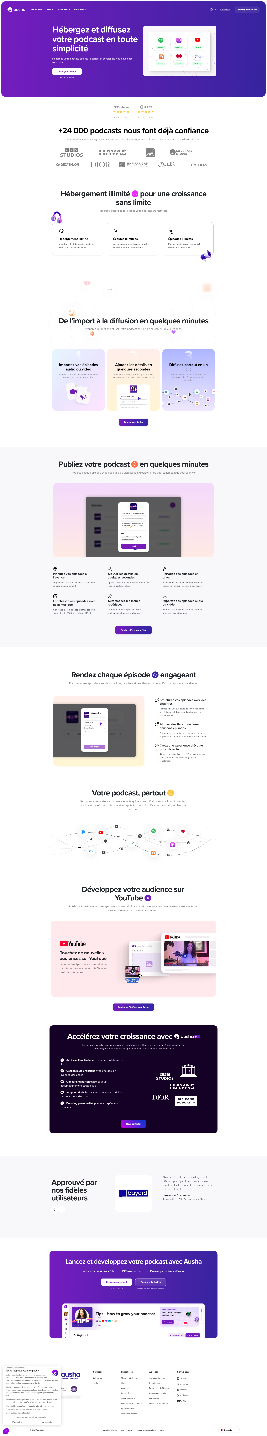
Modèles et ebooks (129, 1378)
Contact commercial (157, 1393)
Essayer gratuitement (116, 1282)
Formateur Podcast (129, 1414)
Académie (125, 1388)
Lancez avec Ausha (133, 422)
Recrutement (154, 1383)
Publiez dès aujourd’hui (133, 630)
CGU (122, 1430)
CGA (130, 1430)
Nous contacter (133, 1124)
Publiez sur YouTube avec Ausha (133, 1007)
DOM (162, 1430)
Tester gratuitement (247, 9)
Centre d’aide (127, 1393)
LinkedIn (183, 1378)
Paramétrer (17, 1422)
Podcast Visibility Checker (132, 1403)
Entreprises (80, 9)
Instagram (183, 1384)
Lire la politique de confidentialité (18, 1413)
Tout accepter (47, 1422)
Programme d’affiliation (159, 1388)
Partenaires (154, 1398)
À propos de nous (157, 1378)
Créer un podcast (128, 1398)
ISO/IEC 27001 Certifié (64, 1389)
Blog (123, 1383)
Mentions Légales (110, 1430)
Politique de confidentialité (146, 1430)
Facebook (183, 1390)
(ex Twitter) (184, 1395)
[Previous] (54, 1209)
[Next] (61, 1209)
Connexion (225, 9)
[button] (6, 1431)
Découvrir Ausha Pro (151, 1282)
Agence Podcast (128, 1408)
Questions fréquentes (158, 1403)
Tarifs (49, 9)
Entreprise (97, 1378)
